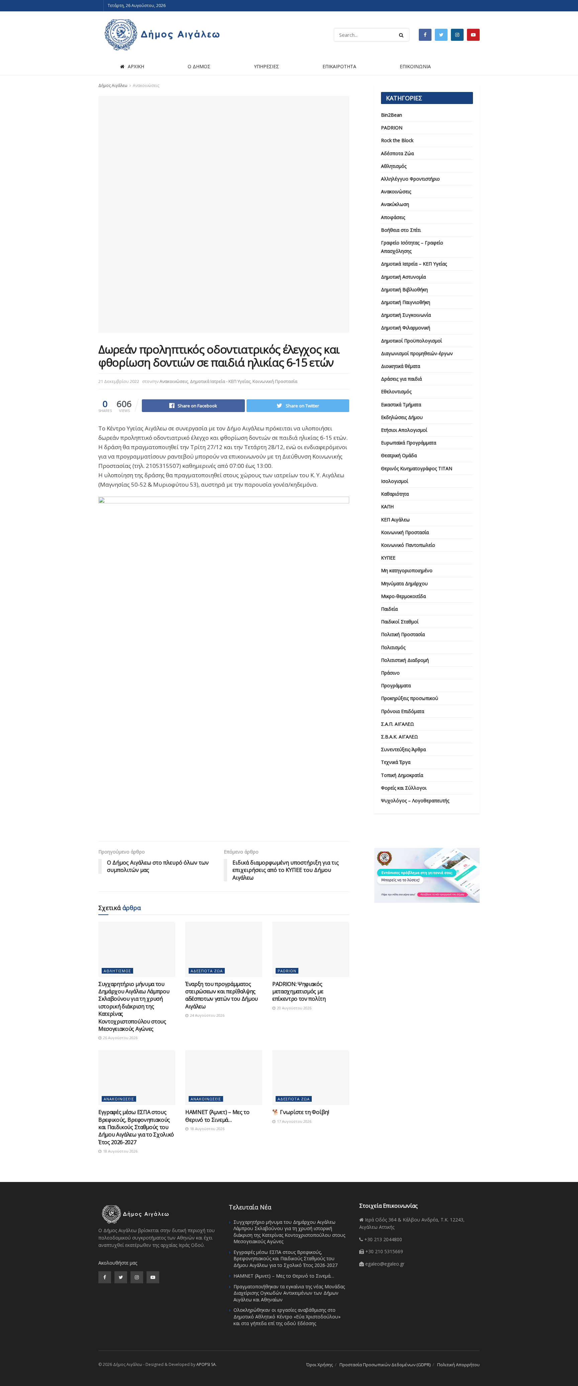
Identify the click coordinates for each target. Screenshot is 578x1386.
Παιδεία (389, 609)
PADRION (287, 970)
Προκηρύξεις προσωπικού (409, 698)
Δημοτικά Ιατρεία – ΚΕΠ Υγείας (414, 264)
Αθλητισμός (117, 970)
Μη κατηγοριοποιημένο (406, 570)
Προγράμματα (396, 685)
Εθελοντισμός (396, 391)
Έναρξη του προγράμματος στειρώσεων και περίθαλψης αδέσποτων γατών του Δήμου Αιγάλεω (221, 995)
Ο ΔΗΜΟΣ (199, 66)
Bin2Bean (391, 115)
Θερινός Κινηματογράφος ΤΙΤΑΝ (416, 468)
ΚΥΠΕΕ (388, 558)
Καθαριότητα (395, 494)
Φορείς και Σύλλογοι (403, 788)
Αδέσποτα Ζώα (207, 970)
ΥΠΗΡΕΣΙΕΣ (266, 66)
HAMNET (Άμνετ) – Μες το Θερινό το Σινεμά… (217, 1115)
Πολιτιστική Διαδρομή (405, 660)
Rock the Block (397, 140)
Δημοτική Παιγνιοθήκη (405, 302)
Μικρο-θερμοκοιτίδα (403, 596)
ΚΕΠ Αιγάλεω (395, 519)
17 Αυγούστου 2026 (293, 1121)
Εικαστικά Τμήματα (401, 404)
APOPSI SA (206, 1364)
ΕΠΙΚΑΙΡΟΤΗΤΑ (339, 66)
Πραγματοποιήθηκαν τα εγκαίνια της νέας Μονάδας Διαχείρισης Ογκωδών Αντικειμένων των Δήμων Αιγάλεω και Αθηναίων (289, 1293)
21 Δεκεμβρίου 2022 (118, 381)
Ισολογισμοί (394, 481)
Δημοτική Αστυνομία (403, 277)
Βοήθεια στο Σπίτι (401, 230)
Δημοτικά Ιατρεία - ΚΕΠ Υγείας (220, 381)
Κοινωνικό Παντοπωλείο (408, 545)
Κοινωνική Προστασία (275, 381)
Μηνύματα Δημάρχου (404, 583)
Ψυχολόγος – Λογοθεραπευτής (415, 800)
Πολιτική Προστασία (403, 634)
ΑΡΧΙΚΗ (136, 66)
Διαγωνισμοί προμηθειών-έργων (417, 353)
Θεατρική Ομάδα (399, 455)
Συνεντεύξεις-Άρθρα (403, 749)
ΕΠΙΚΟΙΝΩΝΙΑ (415, 66)
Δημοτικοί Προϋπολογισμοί (411, 340)
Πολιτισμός (393, 647)
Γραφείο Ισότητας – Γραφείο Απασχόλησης (412, 246)
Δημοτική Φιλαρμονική (405, 327)
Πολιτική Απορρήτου (458, 1365)
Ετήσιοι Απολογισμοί (404, 430)
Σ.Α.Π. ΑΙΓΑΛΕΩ (397, 724)
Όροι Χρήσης (319, 1365)
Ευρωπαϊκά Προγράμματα (408, 442)
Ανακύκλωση (395, 204)
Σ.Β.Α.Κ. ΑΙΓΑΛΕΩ (399, 736)
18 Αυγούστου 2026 (119, 1151)
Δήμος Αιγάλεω (112, 85)
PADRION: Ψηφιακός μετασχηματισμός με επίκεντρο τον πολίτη (299, 991)
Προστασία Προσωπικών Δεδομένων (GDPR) (385, 1365)
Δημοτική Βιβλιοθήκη (404, 289)
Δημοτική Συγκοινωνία (406, 315)
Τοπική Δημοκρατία (402, 775)
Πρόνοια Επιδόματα (402, 711)
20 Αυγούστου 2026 (293, 1007)
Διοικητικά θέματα (400, 366)
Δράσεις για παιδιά (401, 379)
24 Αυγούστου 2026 (206, 1015)
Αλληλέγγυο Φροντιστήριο (410, 179)
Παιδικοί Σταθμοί (399, 621)
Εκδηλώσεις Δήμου (402, 417)
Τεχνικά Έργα (395, 762)
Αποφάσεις (393, 217)
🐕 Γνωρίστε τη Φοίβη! (300, 1112)
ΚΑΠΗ (387, 506)
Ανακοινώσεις (146, 85)
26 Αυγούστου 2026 (119, 1037)
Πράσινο (390, 673)
